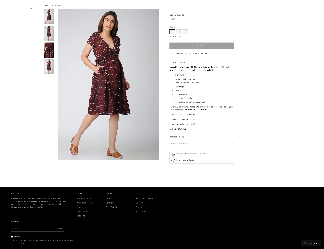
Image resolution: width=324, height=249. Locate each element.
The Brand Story (84, 198)
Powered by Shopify (17, 243)
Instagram (110, 198)
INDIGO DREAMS (29, 240)
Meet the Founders (85, 203)
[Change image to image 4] (49, 66)
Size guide (177, 36)
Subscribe (59, 228)
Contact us (193, 160)
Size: (172, 27)
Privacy (139, 207)
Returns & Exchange (144, 198)
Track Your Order (113, 207)
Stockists (81, 216)
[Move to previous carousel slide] (226, 178)
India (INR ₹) (18, 237)
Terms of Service (143, 211)
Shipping (184, 53)
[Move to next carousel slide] (232, 178)
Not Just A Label (84, 207)
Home (46, 5)
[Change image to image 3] (49, 50)
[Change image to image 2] (49, 33)
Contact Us (110, 203)
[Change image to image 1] (49, 16)
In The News (82, 211)
